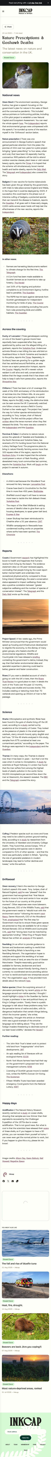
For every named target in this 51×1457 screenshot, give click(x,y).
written (5, 421)
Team (15, 1445)
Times (28, 163)
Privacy (43, 1445)
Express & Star (13, 514)
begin (38, 464)
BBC (21, 400)
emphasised (13, 919)
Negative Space (17, 1161)
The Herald (19, 282)
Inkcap (11, 1174)
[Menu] (3, 11)
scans (46, 1128)
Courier (9, 369)
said (20, 892)
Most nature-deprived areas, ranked (22, 1388)
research (26, 557)
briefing (36, 657)
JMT (22, 1049)
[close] (48, 3)
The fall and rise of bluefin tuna (19, 1263)
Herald (39, 1029)
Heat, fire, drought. (12, 1305)
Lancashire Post (38, 484)
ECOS (25, 1056)
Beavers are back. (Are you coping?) (21, 1346)
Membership (25, 1445)
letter (21, 996)
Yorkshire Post (28, 348)
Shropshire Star (9, 381)
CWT (40, 521)
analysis (26, 938)
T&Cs (25, 1450)
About (7, 1445)
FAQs (34, 1445)
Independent (34, 123)
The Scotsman (13, 1077)
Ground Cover (9, 58)
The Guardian (28, 292)
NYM (29, 1066)
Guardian (10, 203)
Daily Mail (41, 169)
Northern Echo (9, 455)
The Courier (38, 303)
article (37, 990)
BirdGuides (38, 491)
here (21, 123)
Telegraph (10, 172)
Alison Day (20, 1158)
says (25, 977)
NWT (16, 1087)
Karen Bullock (32, 1158)
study (24, 725)
